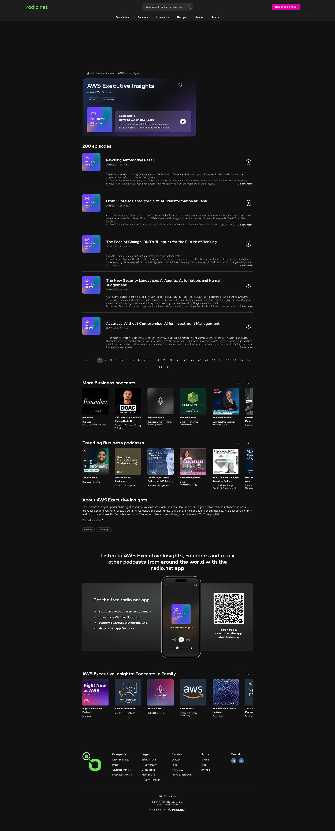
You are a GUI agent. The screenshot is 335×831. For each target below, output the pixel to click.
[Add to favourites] (180, 85)
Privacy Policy (149, 765)
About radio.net (120, 760)
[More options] (189, 85)
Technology (108, 100)
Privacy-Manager (151, 780)
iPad (204, 765)
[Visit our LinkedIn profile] (233, 761)
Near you (182, 17)
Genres (199, 17)
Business (93, 100)
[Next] (248, 381)
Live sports (162, 17)
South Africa (170, 796)
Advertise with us (121, 770)
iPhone (205, 760)
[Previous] (238, 381)
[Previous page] (93, 360)
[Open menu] (306, 7)
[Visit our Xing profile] (241, 761)
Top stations (122, 17)
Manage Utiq (148, 775)
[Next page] (167, 367)
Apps (174, 765)
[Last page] (174, 367)
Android (206, 770)
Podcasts (143, 17)
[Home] (88, 73)
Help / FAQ (177, 770)
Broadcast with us (122, 775)
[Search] (189, 7)
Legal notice (148, 770)
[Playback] (183, 121)
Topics (215, 17)
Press (115, 765)
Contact (176, 760)
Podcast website (91, 520)
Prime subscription (182, 775)
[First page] (86, 360)
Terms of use (149, 760)
